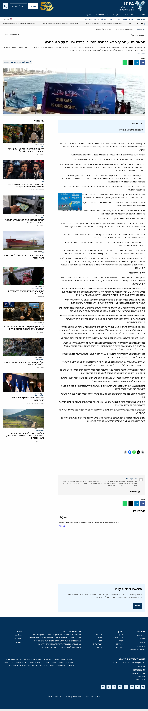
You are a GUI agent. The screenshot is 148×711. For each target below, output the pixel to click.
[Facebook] (143, 687)
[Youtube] (132, 687)
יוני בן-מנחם (141, 53)
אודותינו (130, 15)
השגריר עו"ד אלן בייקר (36, 190)
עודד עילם (40, 368)
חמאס (142, 35)
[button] (142, 62)
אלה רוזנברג (40, 261)
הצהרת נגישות (140, 679)
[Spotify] (109, 687)
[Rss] (114, 687)
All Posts (133, 491)
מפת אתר (141, 677)
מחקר (117, 15)
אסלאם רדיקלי (39, 395)
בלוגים (139, 29)
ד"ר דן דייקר (40, 441)
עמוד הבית (141, 15)
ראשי (143, 29)
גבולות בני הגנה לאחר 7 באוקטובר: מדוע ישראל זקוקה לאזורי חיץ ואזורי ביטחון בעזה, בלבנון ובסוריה (25, 435)
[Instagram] (126, 687)
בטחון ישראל (40, 359)
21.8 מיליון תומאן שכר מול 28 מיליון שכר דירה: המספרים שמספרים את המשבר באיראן (24, 328)
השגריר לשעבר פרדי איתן (35, 403)
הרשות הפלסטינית (38, 288)
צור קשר (88, 15)
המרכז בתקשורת (102, 15)
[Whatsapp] (103, 687)
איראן (42, 146)
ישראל (134, 35)
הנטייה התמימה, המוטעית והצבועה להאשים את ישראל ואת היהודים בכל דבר (25, 185)
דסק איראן (40, 154)
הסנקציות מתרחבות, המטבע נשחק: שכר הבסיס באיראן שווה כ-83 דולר (26, 150)
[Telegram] (120, 687)
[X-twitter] (137, 687)
